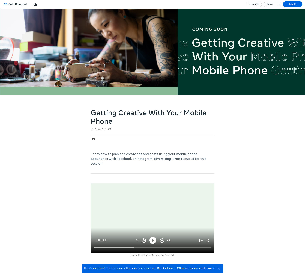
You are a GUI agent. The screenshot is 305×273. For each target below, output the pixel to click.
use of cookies (206, 268)
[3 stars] (99, 129)
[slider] (152, 247)
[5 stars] (105, 129)
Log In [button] (292, 4)
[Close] (219, 268)
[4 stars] (102, 129)
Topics (269, 4)
